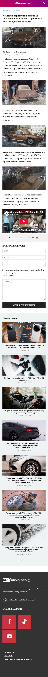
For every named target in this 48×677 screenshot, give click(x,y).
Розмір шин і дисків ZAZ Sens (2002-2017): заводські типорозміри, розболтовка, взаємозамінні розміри (24, 446)
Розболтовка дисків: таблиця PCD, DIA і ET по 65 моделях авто (24, 379)
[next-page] (25, 560)
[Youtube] (33, 238)
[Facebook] (25, 238)
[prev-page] (21, 560)
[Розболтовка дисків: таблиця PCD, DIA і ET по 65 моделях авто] (24, 365)
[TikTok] (29, 238)
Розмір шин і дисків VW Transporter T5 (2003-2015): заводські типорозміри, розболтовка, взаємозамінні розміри (24, 480)
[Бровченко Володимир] (4, 52)
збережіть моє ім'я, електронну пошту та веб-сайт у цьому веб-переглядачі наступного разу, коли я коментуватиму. (23, 272)
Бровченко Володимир (16, 52)
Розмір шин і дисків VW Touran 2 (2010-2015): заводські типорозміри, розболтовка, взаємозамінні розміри (24, 515)
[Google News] (37, 238)
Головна (5, 10)
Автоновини (15, 10)
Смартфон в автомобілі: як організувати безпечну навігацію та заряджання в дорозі (24, 412)
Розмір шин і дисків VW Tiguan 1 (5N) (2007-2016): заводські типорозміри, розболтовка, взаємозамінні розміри (24, 550)
